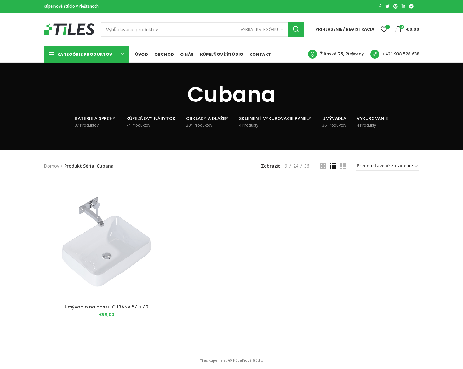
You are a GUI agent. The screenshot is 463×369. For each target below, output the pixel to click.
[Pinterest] (396, 6)
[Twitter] (387, 6)
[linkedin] (403, 6)
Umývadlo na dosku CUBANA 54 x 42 (107, 307)
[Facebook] (380, 6)
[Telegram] (411, 6)
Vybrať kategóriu (259, 29)
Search (296, 29)
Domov (51, 166)
